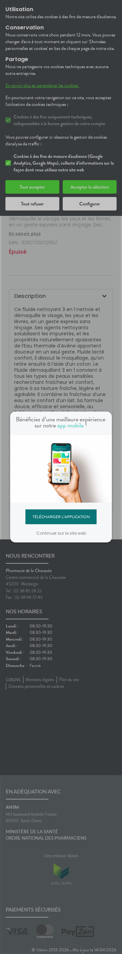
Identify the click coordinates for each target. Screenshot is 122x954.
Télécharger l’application (61, 516)
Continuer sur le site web (61, 533)
